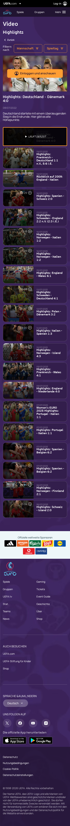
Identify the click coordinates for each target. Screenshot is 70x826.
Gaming (40, 581)
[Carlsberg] (35, 543)
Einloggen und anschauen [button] (38, 73)
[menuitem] (22, 12)
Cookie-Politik (11, 769)
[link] (20, 12)
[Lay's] (47, 543)
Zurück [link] (10, 39)
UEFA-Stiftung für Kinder (17, 661)
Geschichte (43, 604)
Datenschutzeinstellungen (18, 775)
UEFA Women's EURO (7, 12)
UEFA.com (9, 653)
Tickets (40, 589)
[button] (59, 12)
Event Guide (43, 596)
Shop (39, 618)
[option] (35, 136)
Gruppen (8, 589)
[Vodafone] (29, 551)
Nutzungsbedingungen (16, 763)
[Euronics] (41, 551)
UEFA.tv (7, 596)
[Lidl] (60, 543)
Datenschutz (10, 757)
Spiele (6, 581)
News (6, 618)
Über (39, 611)
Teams (6, 611)
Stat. (6, 604)
